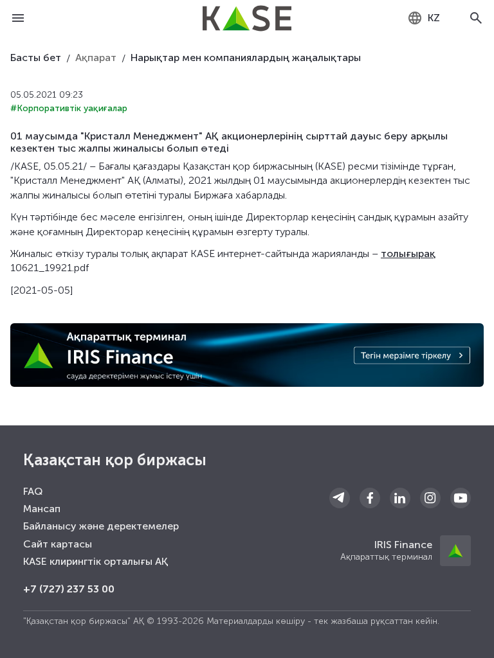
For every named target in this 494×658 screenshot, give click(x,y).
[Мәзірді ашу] (18, 18)
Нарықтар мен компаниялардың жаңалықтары (246, 57)
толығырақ (408, 253)
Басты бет (35, 57)
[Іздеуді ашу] (476, 18)
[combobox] (423, 18)
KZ (434, 18)
